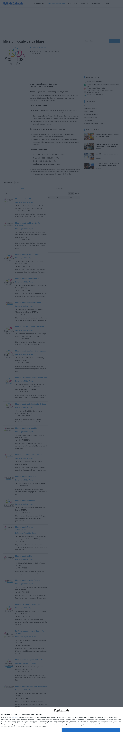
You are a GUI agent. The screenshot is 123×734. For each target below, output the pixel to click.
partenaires (15, 717)
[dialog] (61, 720)
